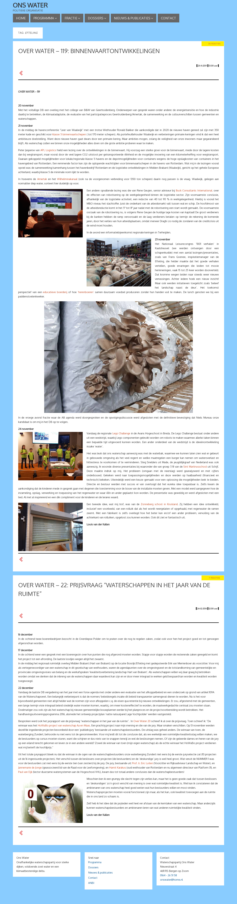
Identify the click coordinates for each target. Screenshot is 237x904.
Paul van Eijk (25, 772)
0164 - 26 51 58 (168, 875)
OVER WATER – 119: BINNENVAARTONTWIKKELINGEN (89, 50)
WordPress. (137, 900)
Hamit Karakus (117, 767)
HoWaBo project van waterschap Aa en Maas (64, 725)
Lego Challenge (121, 433)
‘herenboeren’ (86, 292)
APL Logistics (48, 150)
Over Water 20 (142, 721)
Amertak (42, 179)
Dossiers (93, 867)
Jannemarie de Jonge (30, 767)
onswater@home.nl (171, 879)
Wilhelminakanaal (67, 179)
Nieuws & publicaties (100, 872)
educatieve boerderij (55, 292)
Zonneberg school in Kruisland (159, 504)
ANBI (91, 882)
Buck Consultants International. (194, 190)
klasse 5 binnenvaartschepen (69, 134)
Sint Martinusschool (195, 466)
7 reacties (214, 578)
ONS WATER (30, 5)
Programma (94, 862)
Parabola (124, 900)
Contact (92, 877)
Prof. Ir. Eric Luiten (142, 763)
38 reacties (214, 43)
